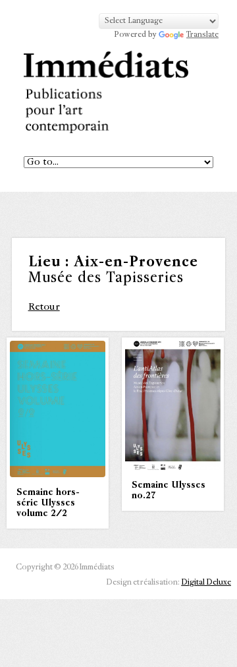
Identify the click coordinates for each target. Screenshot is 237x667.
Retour (44, 307)
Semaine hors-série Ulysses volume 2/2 (48, 503)
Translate (202, 35)
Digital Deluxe (206, 583)
